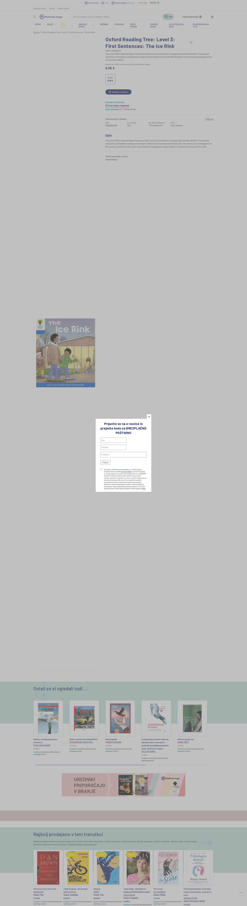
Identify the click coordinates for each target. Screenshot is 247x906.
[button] (149, 416)
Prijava (105, 462)
